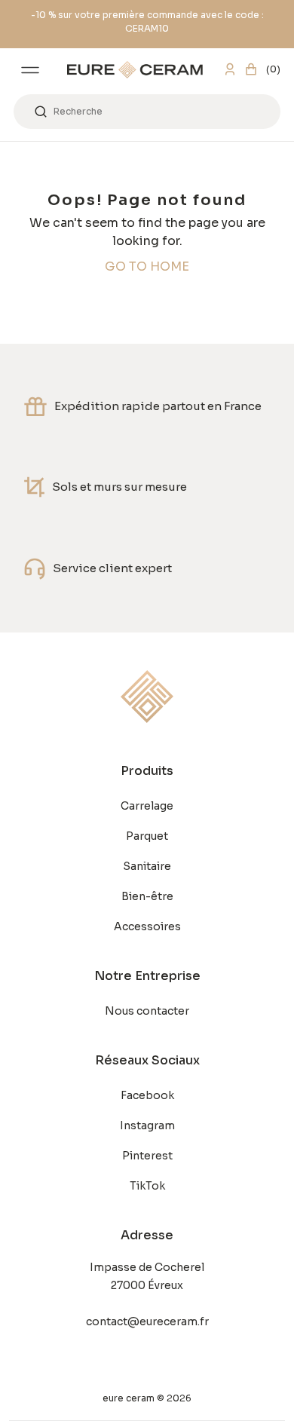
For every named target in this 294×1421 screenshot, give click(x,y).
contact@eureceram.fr (147, 1321)
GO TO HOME (147, 266)
